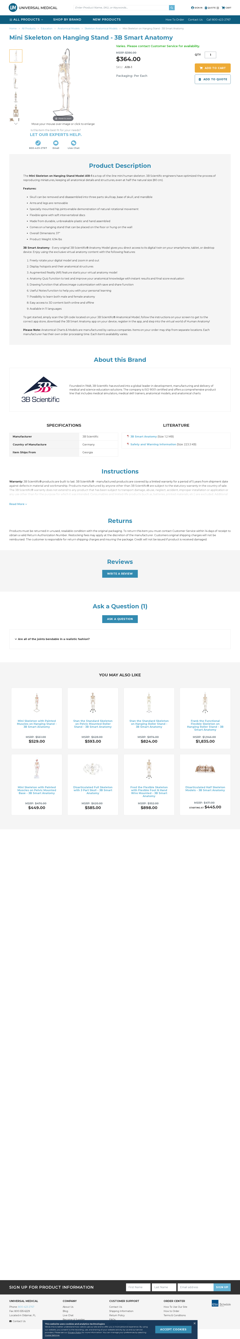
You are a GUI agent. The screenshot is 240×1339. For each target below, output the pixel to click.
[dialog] (120, 1329)
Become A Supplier (74, 1319)
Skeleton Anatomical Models (101, 28)
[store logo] (33, 7)
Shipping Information (121, 1311)
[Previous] (15, 46)
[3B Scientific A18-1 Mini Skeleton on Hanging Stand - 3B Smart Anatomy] (15, 56)
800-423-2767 (26, 1306)
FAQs (112, 1319)
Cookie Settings (52, 1335)
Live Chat (68, 1315)
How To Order (175, 19)
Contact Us (195, 19)
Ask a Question (120, 619)
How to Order (171, 1311)
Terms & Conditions (175, 1315)
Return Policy (117, 1315)
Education (47, 28)
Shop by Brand (67, 19)
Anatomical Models (69, 28)
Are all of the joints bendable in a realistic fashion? (54, 639)
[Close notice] (193, 1323)
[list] (120, 19)
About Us (68, 1306)
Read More (16, 504)
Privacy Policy (74, 1332)
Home (13, 28)
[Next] (15, 123)
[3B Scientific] (43, 389)
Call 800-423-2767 (219, 19)
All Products (29, 28)
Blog (65, 1311)
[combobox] (124, 7)
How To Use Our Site (175, 1306)
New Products (107, 19)
